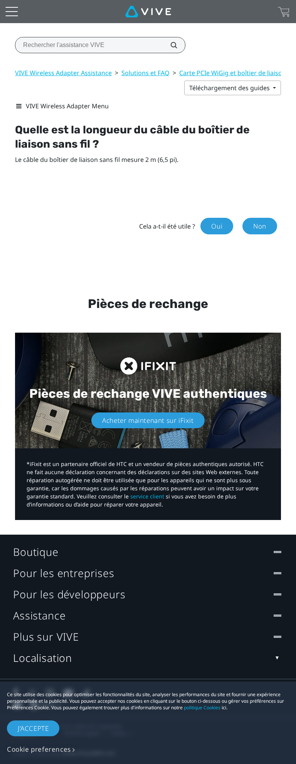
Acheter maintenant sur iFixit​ (147, 420)
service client (147, 496)
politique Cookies (202, 707)
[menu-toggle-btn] (11, 11)
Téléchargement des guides (230, 88)
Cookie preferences (39, 749)
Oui (216, 226)
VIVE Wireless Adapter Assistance (63, 73)
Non (259, 226)
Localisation (42, 658)
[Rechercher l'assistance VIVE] (169, 45)
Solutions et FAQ (145, 73)
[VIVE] (148, 11)
